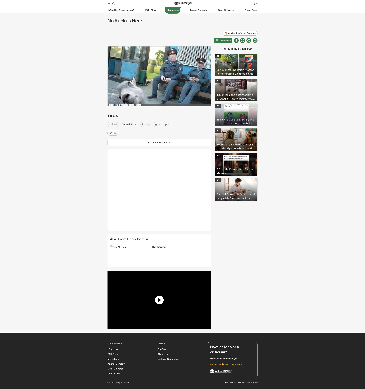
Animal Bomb (129, 124)
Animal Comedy (116, 363)
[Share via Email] (255, 40)
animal (113, 124)
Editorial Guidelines (168, 358)
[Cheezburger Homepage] (183, 3)
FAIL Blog (113, 354)
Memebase (113, 358)
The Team (163, 349)
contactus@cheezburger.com (226, 364)
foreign (146, 124)
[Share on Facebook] (236, 40)
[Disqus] (159, 191)
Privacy (233, 382)
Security (241, 382)
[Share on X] (242, 40)
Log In (254, 3)
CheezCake (114, 373)
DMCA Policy (252, 382)
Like (115, 133)
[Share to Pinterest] (248, 40)
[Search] (113, 3)
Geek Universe (115, 368)
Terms (225, 382)
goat (158, 124)
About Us (163, 354)
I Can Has (113, 349)
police (168, 124)
